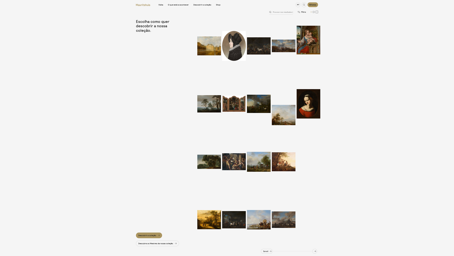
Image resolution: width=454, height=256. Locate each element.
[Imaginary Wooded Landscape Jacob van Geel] (209, 161)
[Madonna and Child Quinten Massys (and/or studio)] (308, 46)
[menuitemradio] (311, 11)
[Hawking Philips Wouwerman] (259, 103)
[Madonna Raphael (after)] (308, 103)
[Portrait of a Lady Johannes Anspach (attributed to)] (234, 46)
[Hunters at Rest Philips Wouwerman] (283, 161)
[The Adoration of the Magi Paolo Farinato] (234, 161)
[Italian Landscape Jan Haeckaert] (209, 219)
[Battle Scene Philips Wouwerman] (283, 46)
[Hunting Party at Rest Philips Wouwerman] (283, 103)
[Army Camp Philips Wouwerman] (283, 219)
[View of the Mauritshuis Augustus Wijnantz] (209, 46)
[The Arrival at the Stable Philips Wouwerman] (234, 219)
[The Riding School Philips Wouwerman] (259, 161)
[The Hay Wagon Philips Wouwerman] (259, 219)
